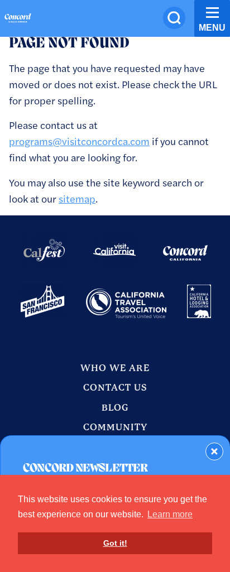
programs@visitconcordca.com (79, 141)
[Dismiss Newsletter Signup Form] (214, 451)
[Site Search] (174, 18)
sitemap (77, 198)
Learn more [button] (170, 514)
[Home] (17, 19)
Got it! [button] (115, 543)
